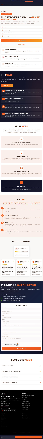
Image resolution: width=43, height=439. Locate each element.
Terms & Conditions (25, 417)
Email (3, 315)
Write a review (19, 254)
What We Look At (21, 44)
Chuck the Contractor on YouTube (9, 410)
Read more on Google (6, 274)
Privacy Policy (24, 415)
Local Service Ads (25, 401)
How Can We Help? (5, 336)
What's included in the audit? (8, 365)
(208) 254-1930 (4, 407)
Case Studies (3, 417)
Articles (2, 419)
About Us (2, 415)
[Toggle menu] (40, 4)
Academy (3, 421)
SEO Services (24, 397)
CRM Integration (25, 407)
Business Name (6, 311)
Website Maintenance (26, 405)
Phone (3, 319)
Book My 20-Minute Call (21, 348)
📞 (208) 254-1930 (4, 437)
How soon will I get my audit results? (9, 382)
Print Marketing (25, 409)
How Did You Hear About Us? (9, 332)
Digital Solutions (7, 4)
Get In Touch (28, 437)
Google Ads (24, 399)
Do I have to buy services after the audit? (10, 376)
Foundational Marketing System (28, 395)
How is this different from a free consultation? (11, 371)
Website (5, 323)
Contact (2, 423)
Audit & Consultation (26, 403)
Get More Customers (21, 40)
